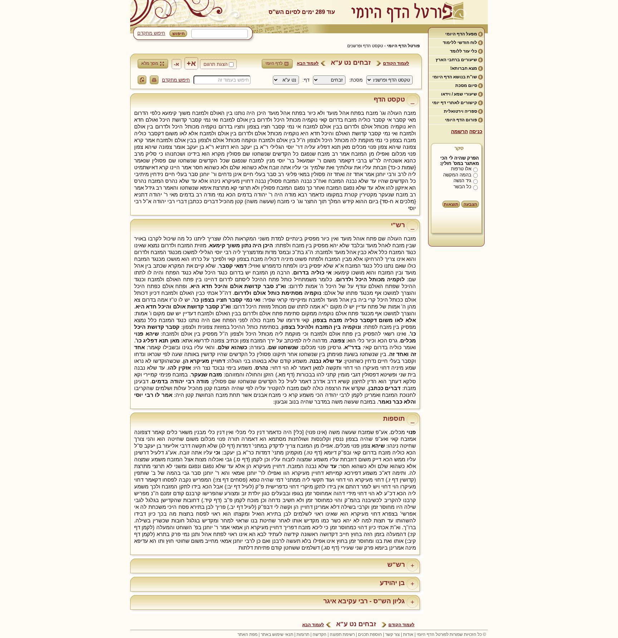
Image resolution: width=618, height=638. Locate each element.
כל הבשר (462, 186)
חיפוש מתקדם (151, 33)
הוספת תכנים (370, 634)
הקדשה (320, 634)
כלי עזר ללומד (463, 51)
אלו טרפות (461, 168)
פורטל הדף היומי (403, 45)
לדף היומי (274, 63)
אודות (408, 634)
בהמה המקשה (457, 174)
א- (176, 64)
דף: (306, 80)
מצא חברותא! (463, 68)
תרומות (302, 634)
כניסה (475, 131)
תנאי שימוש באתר (277, 634)
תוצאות (451, 204)
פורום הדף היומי (461, 119)
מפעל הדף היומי (461, 33)
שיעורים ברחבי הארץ (456, 59)
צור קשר (392, 634)
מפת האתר (247, 634)
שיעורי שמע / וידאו (459, 94)
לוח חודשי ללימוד (460, 42)
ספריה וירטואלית (460, 111)
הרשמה (459, 131)
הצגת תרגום (215, 64)
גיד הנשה (462, 180)
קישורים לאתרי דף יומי (454, 102)
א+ (191, 63)
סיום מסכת (466, 85)
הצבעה (470, 204)
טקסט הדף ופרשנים (365, 45)
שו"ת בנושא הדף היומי (454, 76)
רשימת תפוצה (342, 634)
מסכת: (356, 80)
